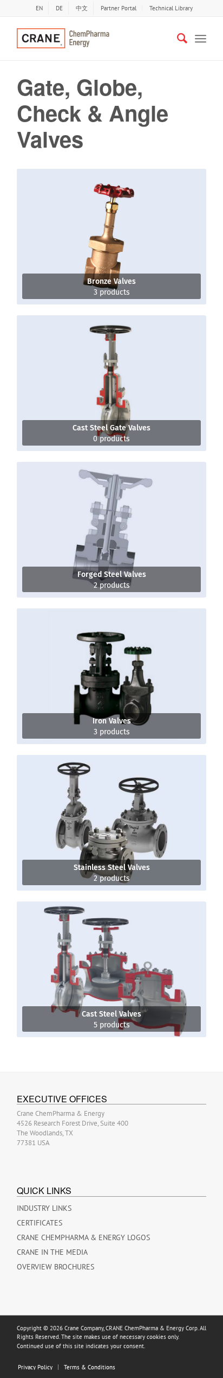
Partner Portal (118, 8)
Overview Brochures (55, 1267)
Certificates (39, 1223)
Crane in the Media (52, 1252)
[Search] (176, 38)
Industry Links (44, 1208)
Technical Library (171, 8)
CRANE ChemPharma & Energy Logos (83, 1237)
